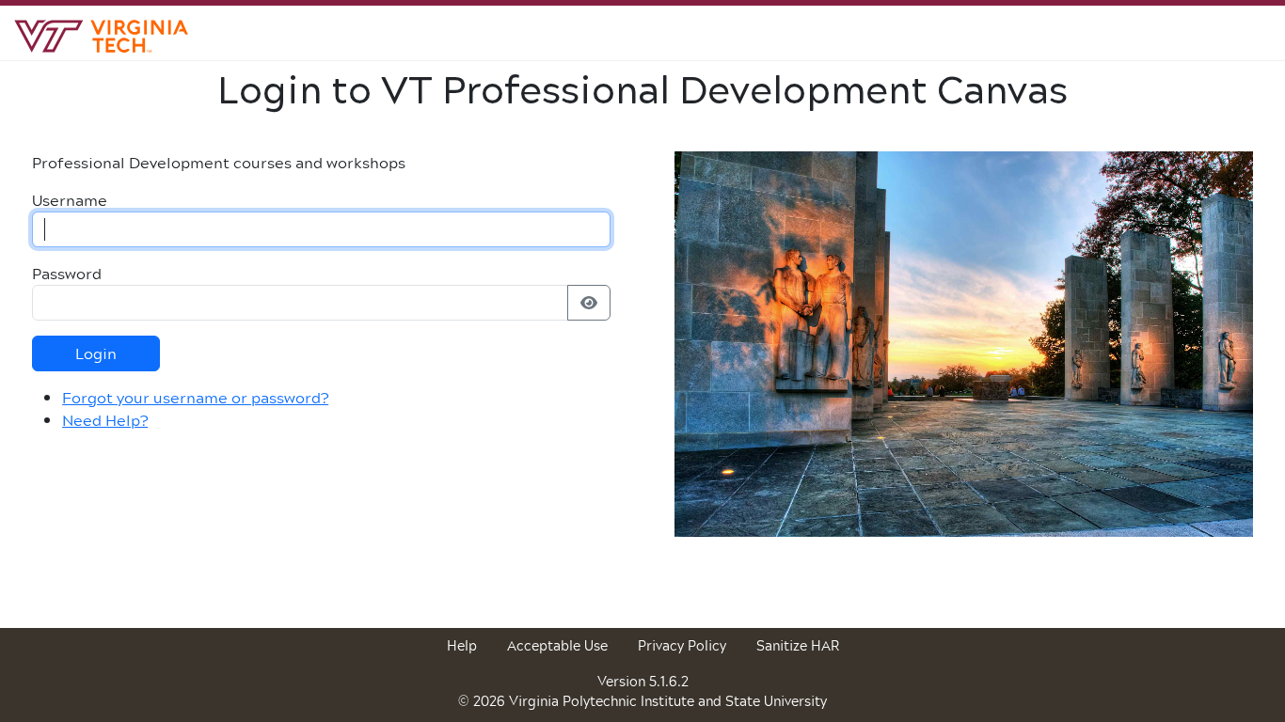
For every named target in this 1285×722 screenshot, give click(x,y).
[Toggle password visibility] (589, 303)
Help (462, 645)
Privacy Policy (682, 645)
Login (96, 353)
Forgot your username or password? (195, 397)
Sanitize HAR (797, 645)
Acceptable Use (557, 645)
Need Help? (105, 420)
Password (67, 273)
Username (69, 200)
